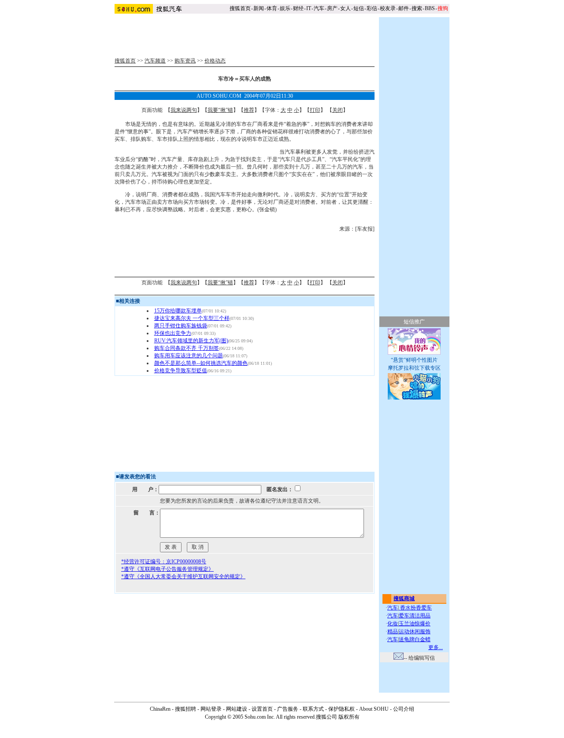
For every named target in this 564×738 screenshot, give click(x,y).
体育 (272, 8)
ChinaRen (160, 709)
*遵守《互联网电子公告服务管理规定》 (167, 569)
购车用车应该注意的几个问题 (188, 355)
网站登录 (211, 709)
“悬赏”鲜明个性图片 (414, 360)
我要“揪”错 (220, 110)
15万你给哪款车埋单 (178, 311)
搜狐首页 (240, 8)
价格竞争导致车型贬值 (180, 370)
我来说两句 (184, 110)
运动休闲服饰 (414, 631)
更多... (435, 647)
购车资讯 (185, 61)
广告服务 (287, 709)
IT (308, 8)
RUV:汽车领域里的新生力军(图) (191, 341)
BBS (430, 8)
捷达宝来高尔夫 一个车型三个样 (192, 318)
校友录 (388, 8)
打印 (315, 110)
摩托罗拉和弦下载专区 (414, 368)
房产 (332, 8)
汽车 (319, 8)
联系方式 (313, 709)
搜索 (417, 8)
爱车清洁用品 (414, 616)
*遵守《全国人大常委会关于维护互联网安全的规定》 (183, 576)
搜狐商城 (404, 598)
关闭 (337, 110)
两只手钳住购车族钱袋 (180, 326)
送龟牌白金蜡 (414, 639)
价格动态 (215, 61)
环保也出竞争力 (172, 333)
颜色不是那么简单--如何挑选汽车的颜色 (201, 363)
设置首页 (262, 709)
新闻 (258, 8)
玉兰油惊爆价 (414, 624)
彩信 (372, 8)
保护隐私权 (341, 709)
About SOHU (374, 709)
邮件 (403, 8)
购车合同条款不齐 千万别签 (186, 348)
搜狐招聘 (185, 709)
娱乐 (285, 8)
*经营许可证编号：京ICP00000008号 (163, 561)
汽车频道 (155, 61)
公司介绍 (403, 709)
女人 (345, 8)
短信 (358, 8)
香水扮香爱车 (415, 608)
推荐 (249, 110)
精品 (392, 631)
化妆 (392, 624)
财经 (298, 8)
